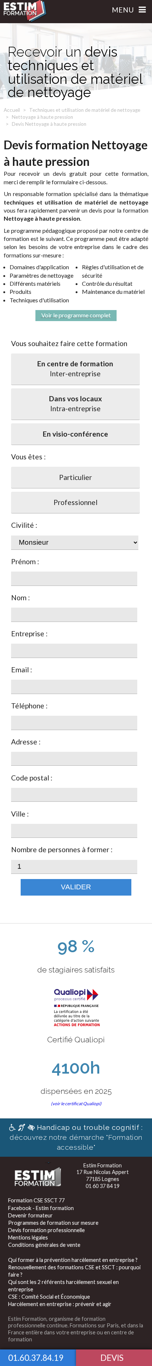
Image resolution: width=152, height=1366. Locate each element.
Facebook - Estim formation (41, 1208)
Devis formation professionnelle (46, 1230)
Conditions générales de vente (44, 1245)
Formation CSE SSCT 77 (36, 1200)
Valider (76, 887)
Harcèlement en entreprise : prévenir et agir (59, 1304)
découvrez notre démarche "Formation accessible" (76, 1137)
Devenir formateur (30, 1215)
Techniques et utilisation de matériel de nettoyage (84, 110)
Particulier (75, 477)
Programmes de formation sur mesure (53, 1223)
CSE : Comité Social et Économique (49, 1297)
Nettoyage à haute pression (42, 117)
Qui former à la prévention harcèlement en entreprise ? (73, 1260)
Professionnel (75, 502)
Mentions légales (28, 1237)
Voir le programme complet (76, 315)
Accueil (12, 110)
